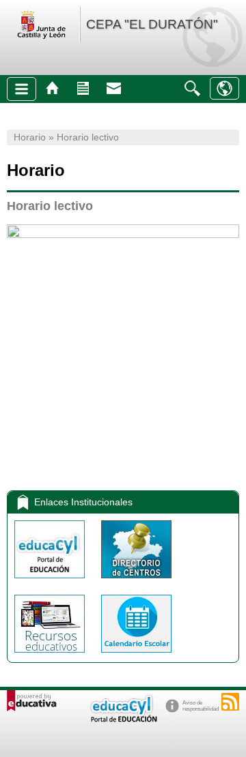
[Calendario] (136, 656)
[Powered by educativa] (32, 700)
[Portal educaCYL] (51, 581)
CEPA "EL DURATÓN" (152, 24)
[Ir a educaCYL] (123, 719)
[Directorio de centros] (136, 581)
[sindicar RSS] (230, 702)
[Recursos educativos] (51, 656)
